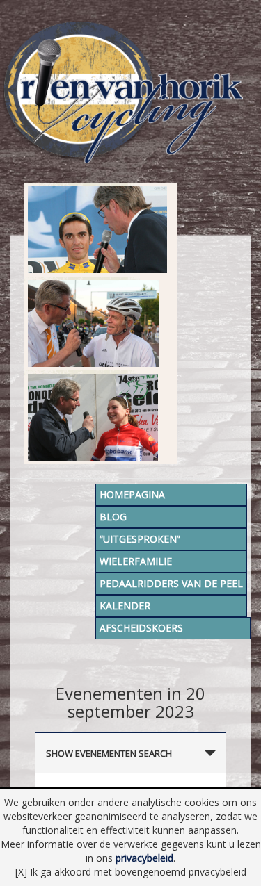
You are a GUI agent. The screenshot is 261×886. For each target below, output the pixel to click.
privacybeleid (144, 857)
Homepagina (132, 494)
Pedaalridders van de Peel (171, 583)
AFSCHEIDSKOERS (141, 627)
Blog (113, 516)
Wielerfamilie (136, 561)
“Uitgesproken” (140, 538)
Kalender (125, 605)
